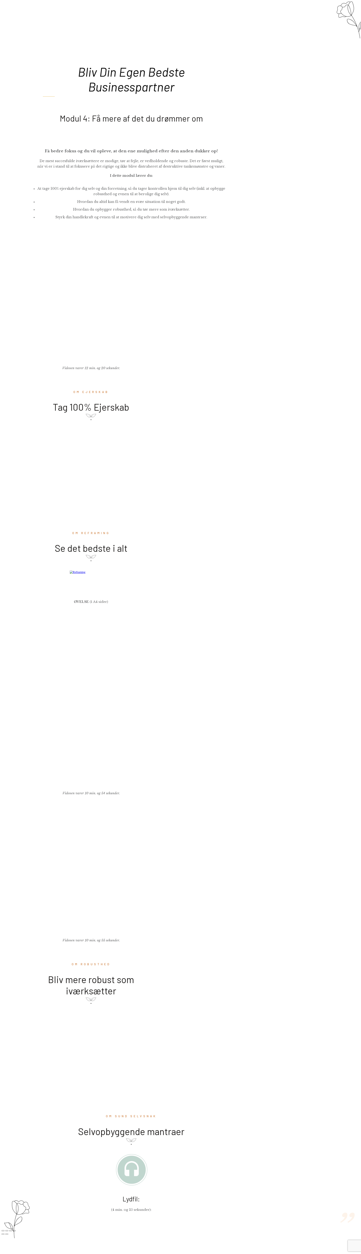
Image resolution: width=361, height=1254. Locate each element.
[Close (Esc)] (3, 1230)
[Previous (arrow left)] (3, 1234)
